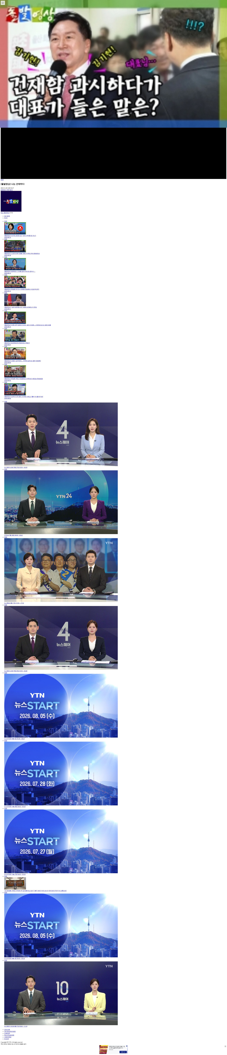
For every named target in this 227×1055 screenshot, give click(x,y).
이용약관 (7, 1033)
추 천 (5, 218)
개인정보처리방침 (10, 1031)
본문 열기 (10, 190)
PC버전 (6, 1039)
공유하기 (3, 190)
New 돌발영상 (5, 213)
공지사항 (7, 1029)
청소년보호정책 (9, 1035)
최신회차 (7, 216)
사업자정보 (7, 1037)
